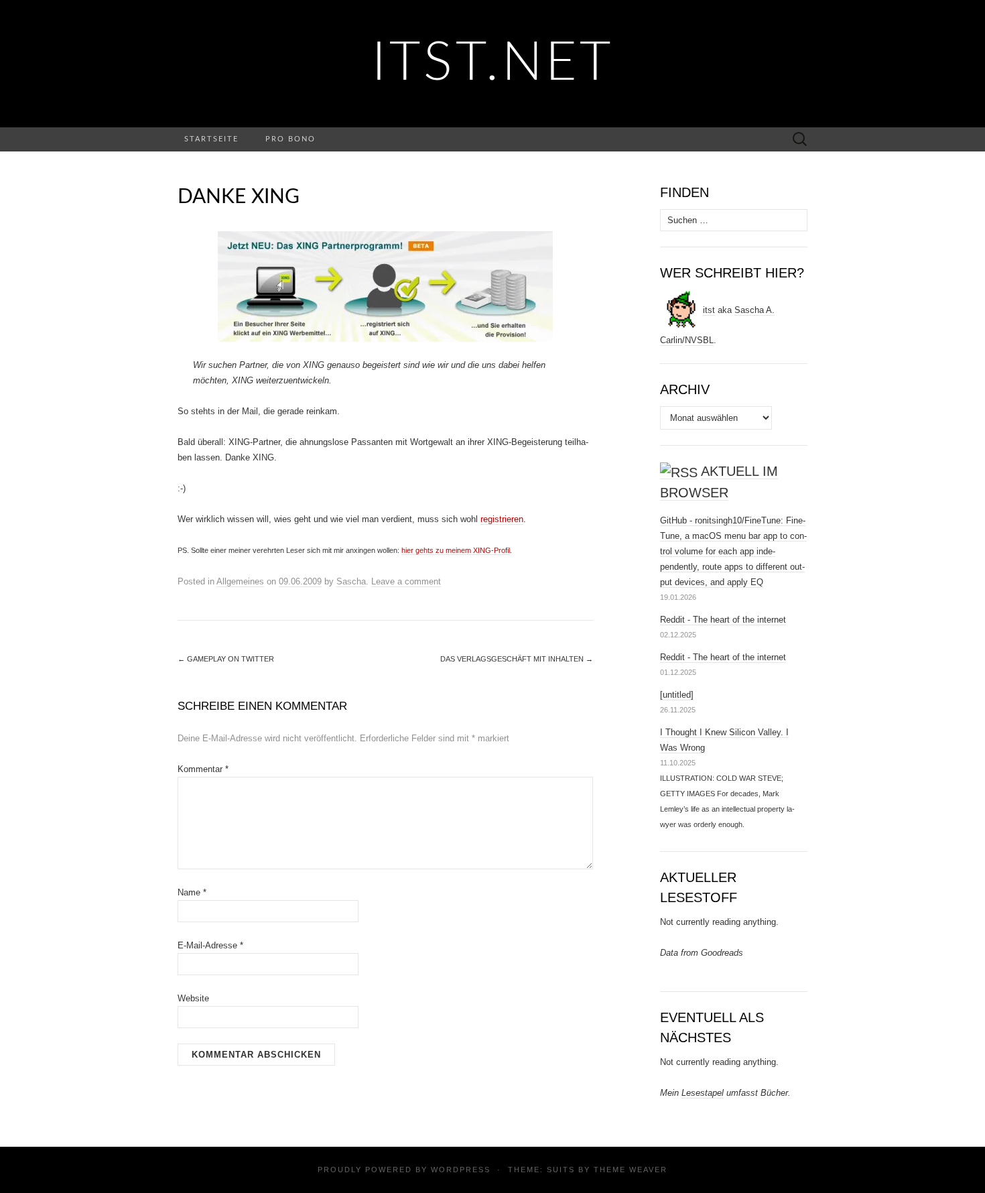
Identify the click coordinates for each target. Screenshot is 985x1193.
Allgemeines (240, 581)
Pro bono (290, 139)
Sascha (351, 581)
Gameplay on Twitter (226, 659)
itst (709, 310)
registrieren (501, 519)
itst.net (493, 63)
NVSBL (699, 340)
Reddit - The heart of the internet (723, 620)
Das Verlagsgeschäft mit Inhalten (516, 659)
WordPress (460, 1170)
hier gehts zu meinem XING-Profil (455, 550)
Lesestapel (702, 1093)
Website (193, 998)
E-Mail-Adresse (210, 945)
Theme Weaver (630, 1170)
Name (192, 892)
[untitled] (677, 695)
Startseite (211, 139)
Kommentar (203, 769)
